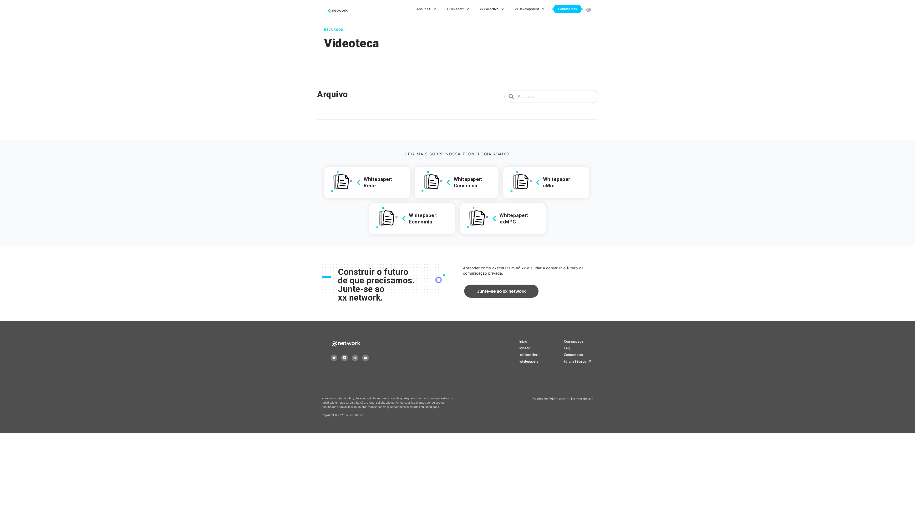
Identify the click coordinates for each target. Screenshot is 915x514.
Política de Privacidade (549, 399)
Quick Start (455, 9)
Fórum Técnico (575, 361)
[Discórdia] (344, 358)
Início (523, 341)
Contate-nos (567, 9)
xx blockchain (529, 355)
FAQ (567, 348)
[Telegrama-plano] (355, 358)
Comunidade (573, 341)
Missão (524, 348)
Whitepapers (529, 361)
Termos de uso (581, 399)
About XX (424, 9)
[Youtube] (365, 358)
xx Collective (489, 9)
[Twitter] (334, 358)
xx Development (527, 9)
